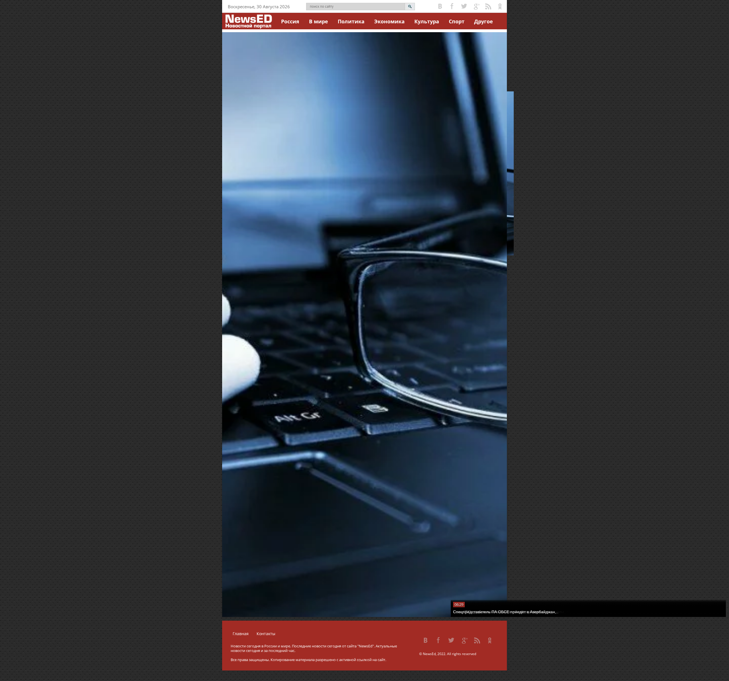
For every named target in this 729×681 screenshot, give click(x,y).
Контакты (266, 633)
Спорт (456, 21)
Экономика (389, 21)
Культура (426, 21)
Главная (241, 633)
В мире (318, 21)
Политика (351, 21)
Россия (290, 21)
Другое (483, 21)
